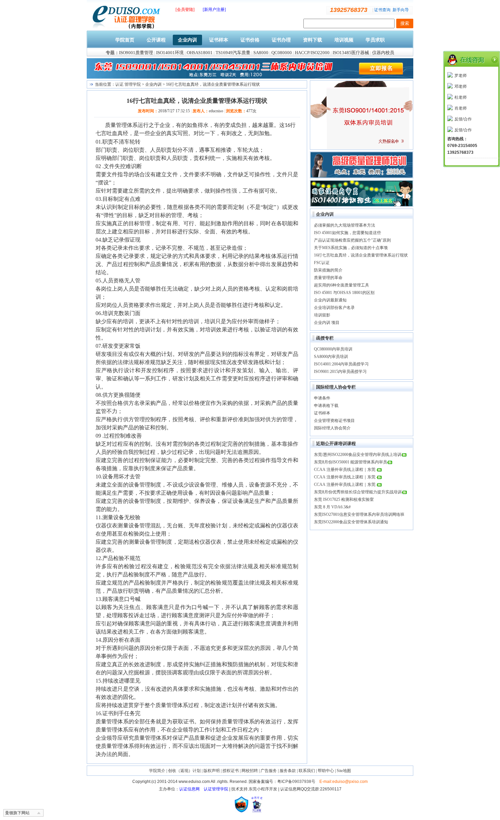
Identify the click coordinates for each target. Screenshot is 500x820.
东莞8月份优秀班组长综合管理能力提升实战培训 (358, 492)
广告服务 (269, 770)
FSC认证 (322, 262)
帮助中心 (326, 770)
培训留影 (322, 315)
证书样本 (322, 413)
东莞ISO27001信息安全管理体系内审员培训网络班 (359, 514)
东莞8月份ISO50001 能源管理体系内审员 (350, 462)
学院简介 (157, 770)
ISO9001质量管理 (136, 52)
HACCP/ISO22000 (312, 52)
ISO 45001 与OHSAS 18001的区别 (344, 292)
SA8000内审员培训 (331, 356)
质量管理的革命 (328, 277)
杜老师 (460, 97)
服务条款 (288, 770)
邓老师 (460, 86)
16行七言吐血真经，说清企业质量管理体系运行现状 (361, 255)
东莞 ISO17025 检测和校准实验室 (344, 499)
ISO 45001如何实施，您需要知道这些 (347, 232)
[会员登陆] (185, 9)
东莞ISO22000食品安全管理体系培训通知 (351, 522)
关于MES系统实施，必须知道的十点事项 (351, 247)
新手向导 (401, 9)
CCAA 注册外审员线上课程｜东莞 (345, 469)
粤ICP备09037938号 (296, 781)
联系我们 (307, 770)
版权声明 (211, 770)
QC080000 (281, 52)
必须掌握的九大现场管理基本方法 (344, 225)
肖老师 (460, 108)
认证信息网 (189, 789)
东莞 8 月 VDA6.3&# (332, 507)
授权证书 (230, 770)
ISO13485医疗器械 (351, 52)
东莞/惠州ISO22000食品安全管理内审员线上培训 (357, 454)
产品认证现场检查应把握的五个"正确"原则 (352, 240)
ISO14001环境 (170, 52)
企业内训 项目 (326, 322)
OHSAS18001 (200, 52)
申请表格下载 (326, 405)
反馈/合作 (463, 119)
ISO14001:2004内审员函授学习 (341, 364)
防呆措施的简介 (328, 270)
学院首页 (124, 40)
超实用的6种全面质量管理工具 (341, 285)
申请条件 (322, 398)
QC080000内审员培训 (333, 349)
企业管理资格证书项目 (334, 420)
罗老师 (460, 75)
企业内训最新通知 (330, 300)
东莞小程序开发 (263, 789)
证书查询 (382, 9)
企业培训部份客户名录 (334, 307)
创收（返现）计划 (184, 770)
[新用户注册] (214, 9)
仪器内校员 (383, 52)
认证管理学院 (216, 789)
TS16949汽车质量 (233, 52)
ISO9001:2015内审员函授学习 (340, 371)
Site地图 (344, 770)
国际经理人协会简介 (332, 428)
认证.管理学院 (128, 84)
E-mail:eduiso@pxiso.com (343, 781)
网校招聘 (249, 770)
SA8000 (260, 52)
